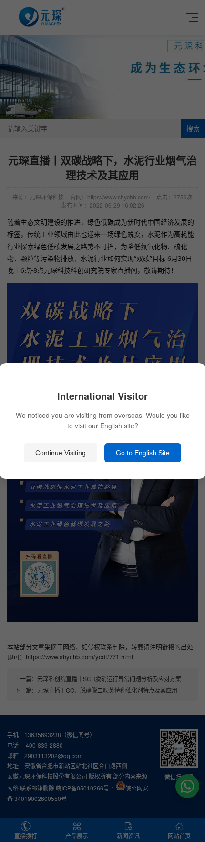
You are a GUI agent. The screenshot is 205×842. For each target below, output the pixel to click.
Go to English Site (143, 453)
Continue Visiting (60, 453)
